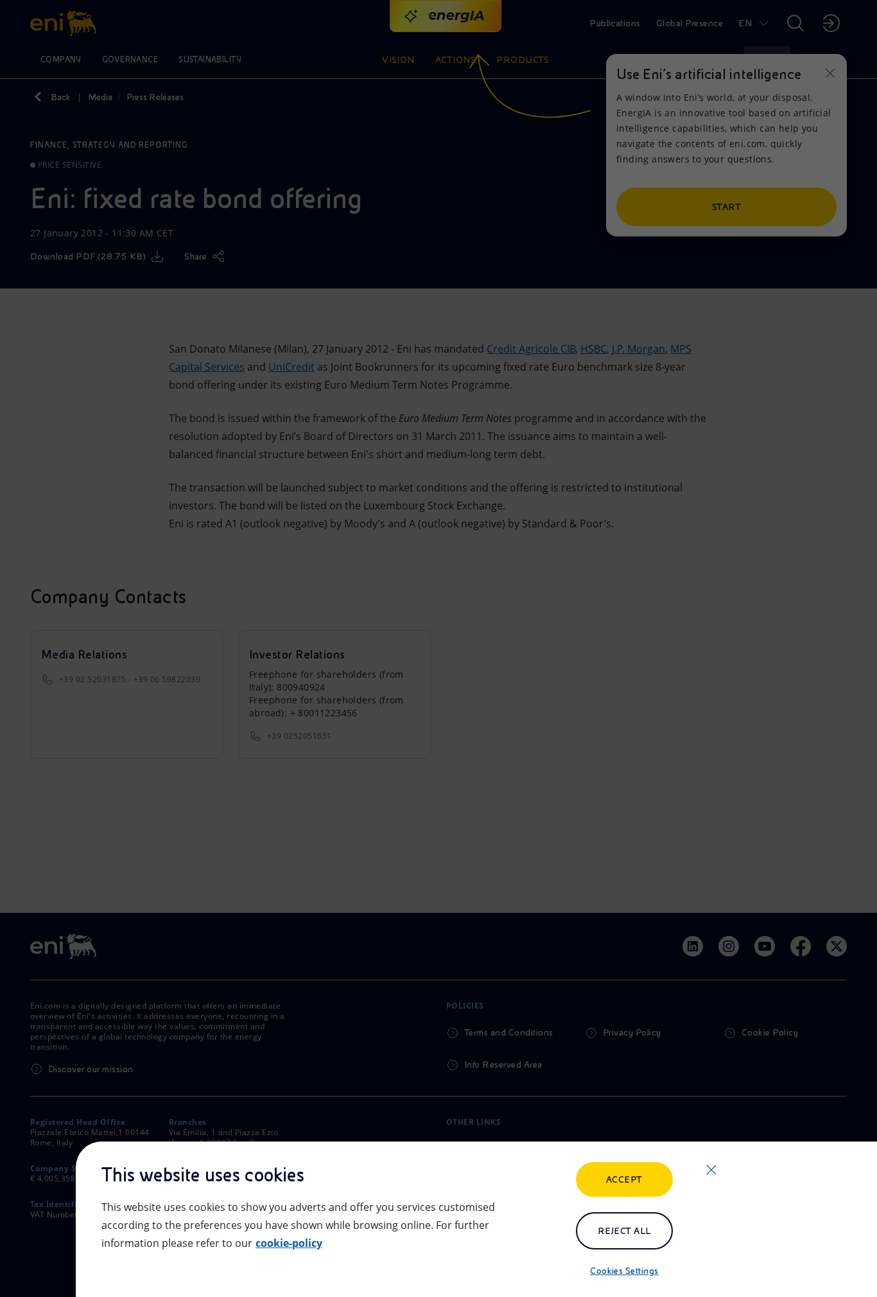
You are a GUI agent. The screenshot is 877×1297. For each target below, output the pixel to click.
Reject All (624, 1231)
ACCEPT (624, 1179)
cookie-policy (289, 1243)
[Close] (711, 1170)
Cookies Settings (624, 1271)
